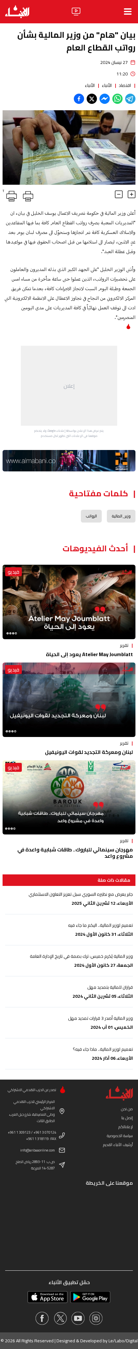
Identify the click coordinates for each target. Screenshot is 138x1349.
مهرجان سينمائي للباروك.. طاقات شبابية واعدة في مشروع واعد (75, 853)
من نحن (127, 1109)
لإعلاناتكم (125, 1126)
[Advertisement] (69, 386)
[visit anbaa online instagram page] (96, 1318)
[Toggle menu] (128, 11)
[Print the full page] (27, 195)
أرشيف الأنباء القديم (118, 1144)
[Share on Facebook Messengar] (104, 99)
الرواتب (91, 516)
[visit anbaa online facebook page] (42, 1318)
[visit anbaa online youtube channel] (78, 1318)
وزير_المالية (121, 516)
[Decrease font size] (119, 194)
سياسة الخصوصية (120, 1135)
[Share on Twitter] (92, 99)
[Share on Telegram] (130, 99)
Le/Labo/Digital (123, 1341)
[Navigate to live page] (76, 11)
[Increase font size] (131, 194)
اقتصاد (125, 85)
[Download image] (8, 179)
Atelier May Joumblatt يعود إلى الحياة (89, 654)
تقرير (124, 645)
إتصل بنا (127, 1117)
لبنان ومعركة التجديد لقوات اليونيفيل (89, 752)
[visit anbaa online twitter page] (60, 1318)
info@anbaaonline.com (37, 1150)
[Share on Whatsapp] (117, 99)
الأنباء (107, 85)
